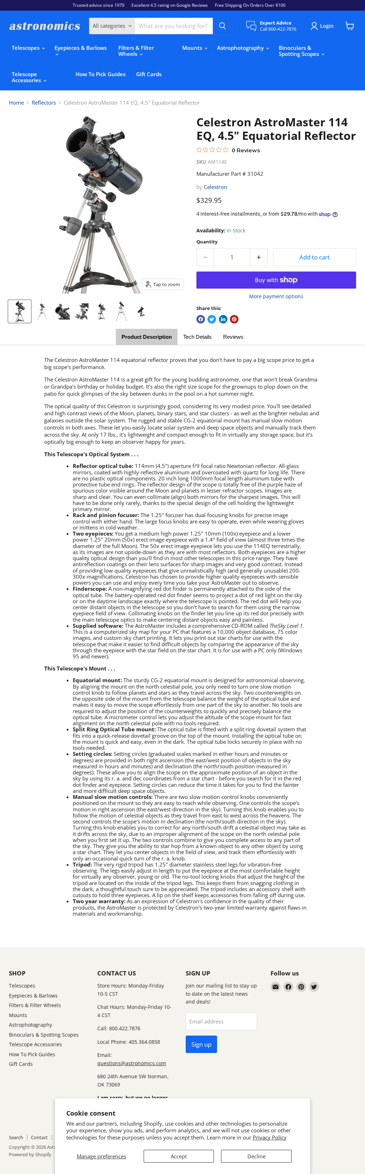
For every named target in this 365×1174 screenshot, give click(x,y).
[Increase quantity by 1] (259, 257)
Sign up (201, 1044)
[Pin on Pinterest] (234, 319)
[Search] (222, 26)
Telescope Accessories (27, 77)
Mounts (193, 47)
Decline (256, 1156)
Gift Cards (148, 74)
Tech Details (197, 337)
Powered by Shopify (30, 1154)
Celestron (215, 186)
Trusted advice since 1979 (98, 5)
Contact (39, 1137)
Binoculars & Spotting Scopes (299, 50)
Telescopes (26, 47)
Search (16, 1137)
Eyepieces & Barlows (81, 47)
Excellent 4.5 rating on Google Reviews (170, 5)
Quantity (206, 241)
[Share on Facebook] (200, 319)
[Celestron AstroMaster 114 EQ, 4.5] (42, 311)
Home (16, 103)
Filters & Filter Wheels (136, 50)
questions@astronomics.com (131, 1063)
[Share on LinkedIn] (223, 319)
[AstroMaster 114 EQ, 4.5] (19, 311)
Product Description (147, 337)
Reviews (233, 337)
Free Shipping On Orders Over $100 (250, 5)
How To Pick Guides (100, 74)
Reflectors (44, 103)
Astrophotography (241, 47)
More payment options (276, 296)
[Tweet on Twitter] (211, 319)
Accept (179, 1156)
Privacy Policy (270, 1137)
